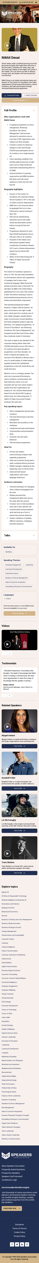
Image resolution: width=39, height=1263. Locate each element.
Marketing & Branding (9, 1057)
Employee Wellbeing (8, 990)
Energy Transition (8, 994)
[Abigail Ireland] (19, 721)
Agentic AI (5, 892)
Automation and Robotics (10, 904)
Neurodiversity (7, 1072)
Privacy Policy (19, 1236)
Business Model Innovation (11, 923)
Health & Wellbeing (8, 1029)
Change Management (9, 931)
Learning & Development (14, 569)
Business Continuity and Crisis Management (17, 919)
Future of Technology (9, 1010)
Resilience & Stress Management (17, 578)
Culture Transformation (10, 951)
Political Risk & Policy (9, 1088)
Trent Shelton (8, 862)
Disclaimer (19, 1224)
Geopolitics (5, 1021)
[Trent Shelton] (19, 847)
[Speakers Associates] (12, 13)
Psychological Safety (9, 1092)
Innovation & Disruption (10, 1041)
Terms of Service (19, 1228)
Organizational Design (9, 1080)
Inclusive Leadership (9, 1037)
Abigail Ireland (8, 735)
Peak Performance (12, 573)
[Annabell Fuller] (19, 763)
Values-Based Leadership (10, 1135)
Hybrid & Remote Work (9, 1033)
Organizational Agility (9, 1076)
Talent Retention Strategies (11, 1127)
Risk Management (8, 1107)
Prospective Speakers (11, 1173)
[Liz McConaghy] (19, 805)
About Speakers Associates (13, 1166)
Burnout (4, 916)
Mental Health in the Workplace (12, 1060)
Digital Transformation (9, 966)
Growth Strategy (7, 1025)
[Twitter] (17, 1244)
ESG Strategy (6, 1002)
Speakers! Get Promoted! (12, 1176)
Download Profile (13, 95)
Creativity (5, 943)
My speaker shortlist (10, 2)
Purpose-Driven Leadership (11, 1096)
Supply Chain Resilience (10, 1123)
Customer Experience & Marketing (13, 955)
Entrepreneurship (7, 998)
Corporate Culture (8, 939)
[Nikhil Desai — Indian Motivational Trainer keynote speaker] (19, 39)
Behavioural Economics (10, 912)
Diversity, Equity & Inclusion (11, 970)
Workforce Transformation (11, 1139)
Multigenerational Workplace (11, 1068)
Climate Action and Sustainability (13, 935)
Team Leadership (8, 1131)
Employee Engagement (13, 565)
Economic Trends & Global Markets (14, 978)
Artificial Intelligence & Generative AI (14, 900)
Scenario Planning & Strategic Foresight (15, 1115)
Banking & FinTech (8, 908)
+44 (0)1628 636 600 (27, 2)
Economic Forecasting (9, 974)
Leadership (29, 565)
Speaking (9, 552)
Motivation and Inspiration (10, 1064)
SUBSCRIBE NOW (9, 1208)
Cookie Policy (19, 1232)
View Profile (18, 746)
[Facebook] (12, 1244)
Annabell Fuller (8, 778)
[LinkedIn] (22, 1244)
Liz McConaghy (9, 820)
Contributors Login (9, 1180)
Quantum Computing (9, 1100)
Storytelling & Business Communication (19, 586)
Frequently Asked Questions (13, 1169)
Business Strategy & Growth (11, 927)
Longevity (5, 1053)
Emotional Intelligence (9, 982)
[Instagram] (27, 1244)
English (8, 599)
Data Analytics (7, 963)
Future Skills (6, 1017)
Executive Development (10, 1006)
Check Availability (18, 613)
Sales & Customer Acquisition (15, 582)
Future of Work (7, 1013)
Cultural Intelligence (8, 947)
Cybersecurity (6, 959)
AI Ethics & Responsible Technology (14, 896)
